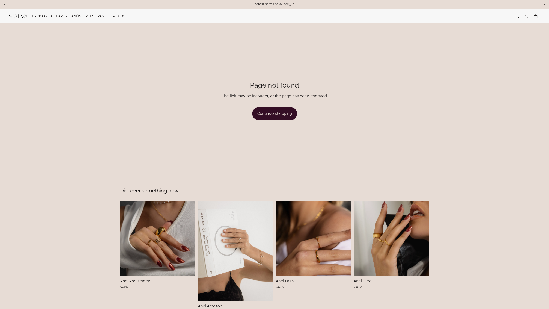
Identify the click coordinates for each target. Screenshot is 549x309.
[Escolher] (266, 295)
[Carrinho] (535, 16)
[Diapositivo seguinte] (422, 239)
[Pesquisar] (517, 16)
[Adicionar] (189, 270)
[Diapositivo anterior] (360, 239)
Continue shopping (274, 113)
